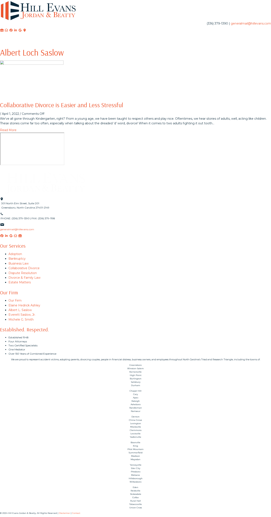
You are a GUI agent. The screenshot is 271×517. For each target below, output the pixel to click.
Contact (76, 513)
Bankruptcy (17, 259)
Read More (8, 130)
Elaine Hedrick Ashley (24, 305)
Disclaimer (64, 513)
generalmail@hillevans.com (251, 23)
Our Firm (15, 300)
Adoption (15, 254)
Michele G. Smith (21, 319)
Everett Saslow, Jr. (21, 315)
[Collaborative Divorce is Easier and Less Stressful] (32, 78)
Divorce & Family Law (24, 278)
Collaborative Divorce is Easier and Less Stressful (61, 105)
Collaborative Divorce (24, 268)
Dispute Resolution (22, 273)
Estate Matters (19, 282)
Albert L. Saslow (20, 310)
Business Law (18, 263)
